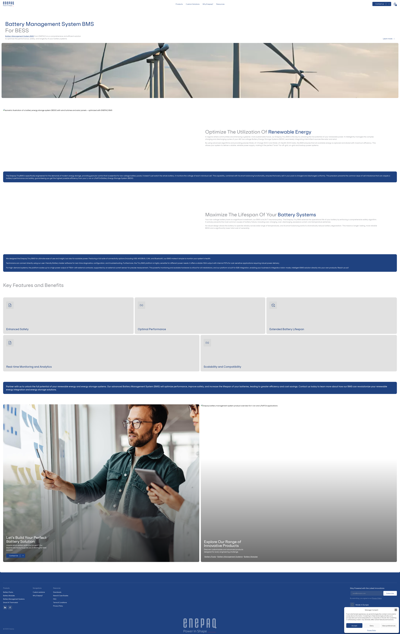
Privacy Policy (371, 630)
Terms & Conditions (60, 602)
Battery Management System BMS (19, 36)
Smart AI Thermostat (10, 602)
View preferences (388, 625)
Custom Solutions (192, 4)
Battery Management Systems (230, 556)
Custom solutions (39, 592)
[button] (396, 610)
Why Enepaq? (208, 4)
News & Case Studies (60, 595)
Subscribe (390, 593)
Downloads (57, 592)
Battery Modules (251, 556)
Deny (372, 625)
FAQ (54, 599)
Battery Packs (210, 556)
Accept (354, 625)
